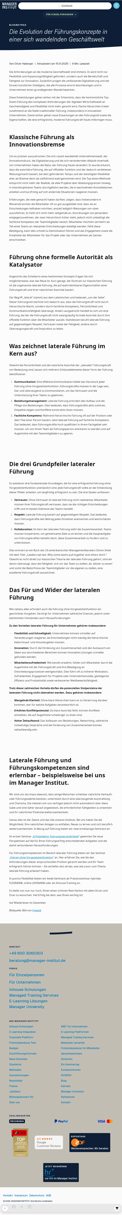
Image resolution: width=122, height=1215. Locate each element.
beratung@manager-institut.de (37, 960)
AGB (48, 1195)
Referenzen (68, 1096)
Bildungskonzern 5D (21, 1096)
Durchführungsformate (22, 1053)
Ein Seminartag (70, 1064)
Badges (13, 1048)
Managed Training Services (34, 995)
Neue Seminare (18, 1059)
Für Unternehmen (25, 982)
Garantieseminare (71, 1053)
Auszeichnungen (19, 1075)
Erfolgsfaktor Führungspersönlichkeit (56, 836)
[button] (65, 5)
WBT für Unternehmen (74, 1026)
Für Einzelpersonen (26, 975)
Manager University (26, 1007)
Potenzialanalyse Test (22, 1042)
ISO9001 (66, 1075)
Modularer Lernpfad (73, 1042)
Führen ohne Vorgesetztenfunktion (31, 857)
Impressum (21, 1195)
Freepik (36, 910)
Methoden (15, 1069)
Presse (13, 1086)
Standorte (15, 1064)
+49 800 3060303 (26, 953)
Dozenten (66, 1059)
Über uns (14, 1102)
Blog (64, 1080)
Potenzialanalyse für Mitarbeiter (80, 1048)
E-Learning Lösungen (28, 1001)
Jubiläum (14, 1091)
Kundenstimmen (71, 1069)
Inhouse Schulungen (27, 989)
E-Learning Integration (22, 1031)
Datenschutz (36, 1195)
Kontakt (66, 1102)
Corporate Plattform (21, 1037)
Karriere (65, 1086)
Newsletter (16, 1080)
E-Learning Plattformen (75, 1031)
